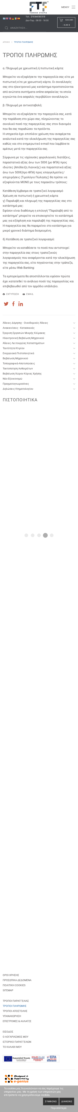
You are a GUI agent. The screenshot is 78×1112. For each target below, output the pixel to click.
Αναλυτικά (39, 524)
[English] (7, 18)
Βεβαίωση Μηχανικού (15, 358)
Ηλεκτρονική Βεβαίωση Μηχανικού (23, 338)
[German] (12, 18)
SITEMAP (8, 990)
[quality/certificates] (39, 458)
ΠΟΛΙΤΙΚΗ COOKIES (14, 985)
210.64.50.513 (38, 16)
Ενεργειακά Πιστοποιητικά (18, 353)
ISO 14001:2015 (39, 515)
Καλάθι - (68, 22)
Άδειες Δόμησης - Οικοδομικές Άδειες (25, 322)
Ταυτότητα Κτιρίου (13, 348)
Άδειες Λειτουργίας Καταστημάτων (23, 343)
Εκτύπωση (12, 294)
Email (30, 294)
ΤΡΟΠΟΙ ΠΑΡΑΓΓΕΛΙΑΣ (16, 1000)
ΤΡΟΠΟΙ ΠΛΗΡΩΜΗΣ (14, 1005)
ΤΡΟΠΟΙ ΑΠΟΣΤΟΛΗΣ (15, 1011)
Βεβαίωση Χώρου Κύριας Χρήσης (22, 373)
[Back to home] (39, 7)
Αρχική (6, 42)
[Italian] (15, 18)
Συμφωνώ (51, 1101)
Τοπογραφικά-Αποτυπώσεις (19, 363)
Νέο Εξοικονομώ (12, 378)
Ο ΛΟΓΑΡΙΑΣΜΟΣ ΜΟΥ (15, 1036)
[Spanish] (18, 18)
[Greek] (4, 18)
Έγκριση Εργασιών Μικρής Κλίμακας (24, 332)
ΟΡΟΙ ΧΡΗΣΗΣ (11, 975)
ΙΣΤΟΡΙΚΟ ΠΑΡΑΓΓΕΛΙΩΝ (17, 1041)
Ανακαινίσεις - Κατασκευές (19, 327)
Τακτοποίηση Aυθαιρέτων (18, 368)
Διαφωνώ (66, 1101)
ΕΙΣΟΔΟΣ (8, 1031)
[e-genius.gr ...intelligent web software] (16, 1078)
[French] (10, 18)
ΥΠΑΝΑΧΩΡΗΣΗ (12, 1016)
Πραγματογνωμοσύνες (16, 383)
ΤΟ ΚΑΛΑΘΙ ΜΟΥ (12, 1046)
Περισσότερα (58, 1108)
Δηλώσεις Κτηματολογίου (18, 388)
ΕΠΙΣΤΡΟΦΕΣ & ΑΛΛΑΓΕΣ (17, 1021)
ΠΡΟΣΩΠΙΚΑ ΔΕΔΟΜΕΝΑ (17, 980)
